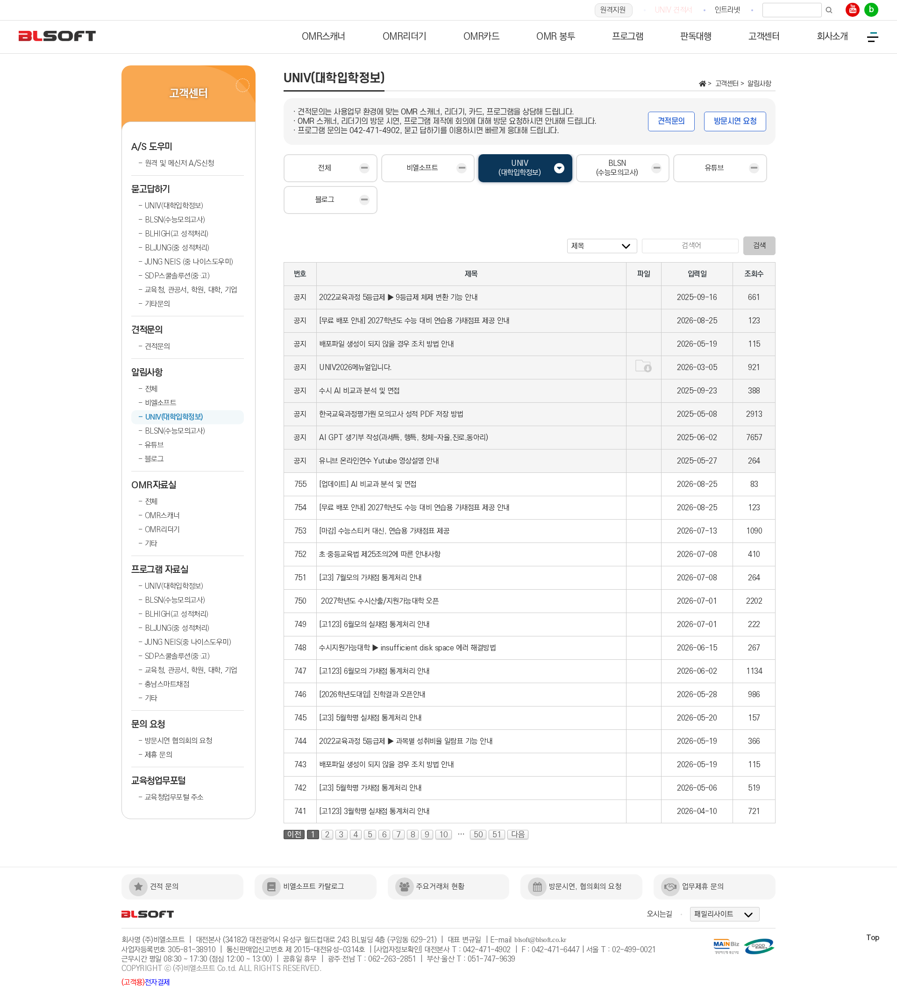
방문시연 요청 (735, 121)
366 (754, 741)
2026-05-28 (697, 695)
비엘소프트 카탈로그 (313, 887)
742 (300, 788)
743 (300, 765)
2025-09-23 (697, 391)
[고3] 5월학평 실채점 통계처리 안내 (370, 718)
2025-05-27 (697, 461)
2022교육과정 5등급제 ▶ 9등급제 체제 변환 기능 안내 (398, 297)
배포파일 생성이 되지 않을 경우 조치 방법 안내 (386, 344)
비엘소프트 (161, 403)
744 (300, 741)
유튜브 (154, 445)
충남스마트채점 (167, 684)
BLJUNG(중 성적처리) (177, 248)
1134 (754, 671)
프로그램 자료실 (159, 570)
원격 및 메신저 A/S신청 (179, 163)
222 (754, 624)
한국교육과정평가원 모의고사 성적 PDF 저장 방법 (391, 414)
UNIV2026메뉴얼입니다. (355, 367)
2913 (754, 414)
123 (754, 321)
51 (496, 834)
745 (300, 718)
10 (443, 834)
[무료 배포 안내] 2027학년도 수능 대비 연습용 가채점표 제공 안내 (414, 321)
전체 (151, 389)
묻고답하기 (150, 189)
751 (300, 578)
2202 (754, 601)
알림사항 (146, 373)
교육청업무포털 (158, 781)
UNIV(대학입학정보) (174, 206)
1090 (754, 531)
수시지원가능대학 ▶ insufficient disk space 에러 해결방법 (407, 648)
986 (754, 695)
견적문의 (146, 330)
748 (300, 648)
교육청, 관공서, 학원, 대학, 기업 (191, 290)
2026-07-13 (697, 531)
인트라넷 (727, 10)
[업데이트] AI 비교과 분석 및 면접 (368, 484)
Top (873, 938)
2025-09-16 (697, 297)
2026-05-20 (697, 718)
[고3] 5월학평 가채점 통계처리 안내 (370, 788)
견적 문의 (164, 887)
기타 (151, 544)
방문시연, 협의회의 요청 (585, 887)
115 (754, 344)
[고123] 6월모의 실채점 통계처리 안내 (374, 624)
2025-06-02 (697, 438)
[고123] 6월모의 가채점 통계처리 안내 (374, 671)
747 (300, 671)
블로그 (154, 459)
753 (300, 531)
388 (754, 391)
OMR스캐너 (162, 516)
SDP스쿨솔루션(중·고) (177, 276)
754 (300, 508)
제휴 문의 (158, 755)
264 (754, 461)
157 (754, 718)
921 (754, 367)
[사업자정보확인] (398, 950)
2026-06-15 (697, 648)
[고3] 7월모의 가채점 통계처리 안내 (370, 578)
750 (300, 601)
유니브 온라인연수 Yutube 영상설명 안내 (379, 461)
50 (478, 834)
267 (754, 648)
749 (300, 624)
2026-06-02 (697, 671)
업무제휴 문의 (703, 887)
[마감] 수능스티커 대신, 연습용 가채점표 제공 (384, 531)
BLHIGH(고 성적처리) (176, 234)
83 (754, 484)
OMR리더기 (162, 530)
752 (300, 554)
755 (300, 484)
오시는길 (659, 914)
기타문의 (157, 304)
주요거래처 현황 (440, 887)
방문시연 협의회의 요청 (178, 741)
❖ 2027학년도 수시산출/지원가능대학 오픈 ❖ (380, 601)
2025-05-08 (697, 414)
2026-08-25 (697, 321)
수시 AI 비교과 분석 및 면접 (359, 391)
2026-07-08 (697, 554)
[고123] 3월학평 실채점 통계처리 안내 (374, 811)
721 (754, 811)
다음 (518, 834)
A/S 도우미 (151, 147)
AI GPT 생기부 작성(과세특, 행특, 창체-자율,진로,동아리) (403, 438)
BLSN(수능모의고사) (175, 220)
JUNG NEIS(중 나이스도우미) (188, 642)
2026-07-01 (697, 601)
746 (300, 695)
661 (754, 297)
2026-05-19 (697, 344)
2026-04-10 (697, 811)
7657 (754, 438)
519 (754, 788)
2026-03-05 (697, 367)
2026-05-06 (697, 788)
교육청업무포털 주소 (174, 797)
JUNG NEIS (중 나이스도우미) (189, 262)
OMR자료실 (153, 485)
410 (754, 554)
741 (300, 811)
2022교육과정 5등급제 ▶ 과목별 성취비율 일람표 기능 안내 (405, 741)
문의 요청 (148, 724)
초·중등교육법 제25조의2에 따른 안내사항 (380, 554)
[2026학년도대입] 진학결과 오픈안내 (372, 695)
